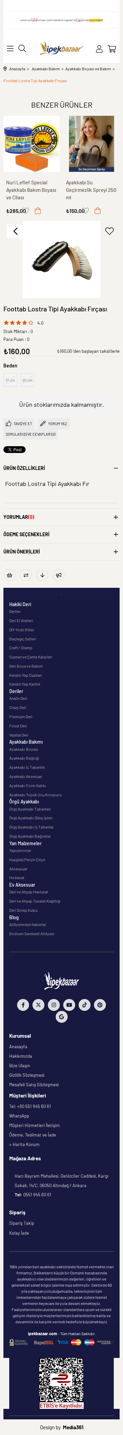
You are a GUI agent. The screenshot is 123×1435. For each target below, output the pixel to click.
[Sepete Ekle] (38, 210)
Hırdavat (16, 877)
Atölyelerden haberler (27, 924)
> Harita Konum (24, 1144)
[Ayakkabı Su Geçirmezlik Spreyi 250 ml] (91, 144)
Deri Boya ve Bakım (26, 666)
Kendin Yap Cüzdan (25, 675)
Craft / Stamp (20, 647)
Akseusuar (18, 868)
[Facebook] (23, 1005)
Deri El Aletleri (21, 620)
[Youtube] (69, 1005)
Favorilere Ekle (25, 210)
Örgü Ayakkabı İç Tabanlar (31, 826)
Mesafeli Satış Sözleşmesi (34, 1084)
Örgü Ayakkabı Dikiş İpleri (31, 817)
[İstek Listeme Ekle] (9, 575)
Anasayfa (18, 1046)
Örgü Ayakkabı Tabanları (30, 808)
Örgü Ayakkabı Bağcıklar (30, 836)
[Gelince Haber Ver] (59, 575)
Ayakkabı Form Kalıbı (27, 785)
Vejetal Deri (18, 734)
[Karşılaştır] (26, 575)
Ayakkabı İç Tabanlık (27, 767)
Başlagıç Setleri (22, 638)
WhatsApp (19, 1116)
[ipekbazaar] (61, 48)
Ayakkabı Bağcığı (24, 758)
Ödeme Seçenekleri (26, 534)
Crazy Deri (17, 707)
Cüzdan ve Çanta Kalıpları (30, 656)
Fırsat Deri (18, 725)
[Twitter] (38, 1005)
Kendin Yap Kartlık (24, 684)
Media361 (73, 1427)
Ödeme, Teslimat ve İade (32, 1135)
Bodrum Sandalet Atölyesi (31, 933)
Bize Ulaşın (19, 1065)
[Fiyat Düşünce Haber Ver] (42, 575)
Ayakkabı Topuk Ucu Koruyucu (35, 794)
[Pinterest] (100, 1005)
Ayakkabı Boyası (23, 749)
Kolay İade (19, 1233)
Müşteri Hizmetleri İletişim (34, 1125)
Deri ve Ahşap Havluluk (28, 891)
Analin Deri (18, 698)
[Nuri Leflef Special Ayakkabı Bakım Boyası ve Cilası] (31, 144)
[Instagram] (54, 1005)
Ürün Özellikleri (24, 468)
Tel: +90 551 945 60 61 (30, 1106)
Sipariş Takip (21, 1223)
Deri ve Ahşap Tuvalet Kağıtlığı (34, 900)
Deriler (14, 611)
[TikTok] (85, 1005)
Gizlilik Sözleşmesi (26, 1075)
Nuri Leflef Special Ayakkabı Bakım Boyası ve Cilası (31, 189)
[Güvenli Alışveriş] (61, 1342)
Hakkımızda (20, 1056)
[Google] (62, 1017)
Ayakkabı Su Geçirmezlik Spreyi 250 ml (91, 189)
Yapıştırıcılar (20, 850)
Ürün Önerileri (21, 552)
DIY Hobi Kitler (21, 629)
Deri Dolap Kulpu (23, 910)
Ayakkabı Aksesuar (25, 776)
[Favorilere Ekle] (109, 231)
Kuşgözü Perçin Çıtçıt (27, 859)
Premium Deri (20, 716)
